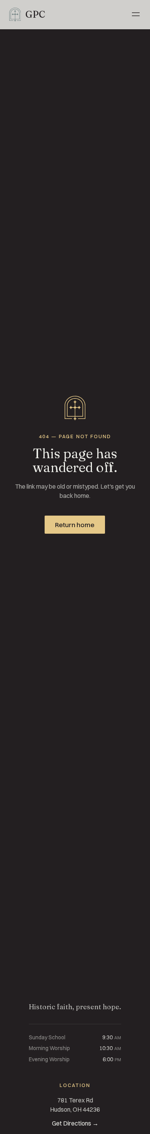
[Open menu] (136, 15)
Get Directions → (75, 1123)
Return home (75, 525)
